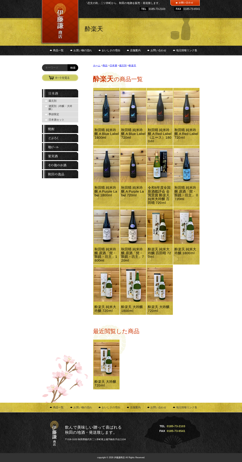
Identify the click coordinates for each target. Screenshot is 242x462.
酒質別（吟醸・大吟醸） (60, 107)
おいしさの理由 (111, 50)
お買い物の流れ (82, 50)
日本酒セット (56, 119)
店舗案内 (135, 50)
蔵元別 (52, 100)
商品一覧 (58, 50)
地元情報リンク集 (186, 50)
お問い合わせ (158, 50)
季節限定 (54, 114)
